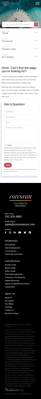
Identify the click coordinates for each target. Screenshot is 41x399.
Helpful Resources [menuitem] (12, 281)
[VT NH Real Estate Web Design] (14, 389)
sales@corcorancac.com (20, 223)
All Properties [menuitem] (10, 245)
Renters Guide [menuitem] (10, 265)
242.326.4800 (13, 215)
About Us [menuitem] (8, 298)
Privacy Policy (18, 160)
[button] (36, 24)
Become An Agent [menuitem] (12, 313)
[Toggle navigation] (37, 3)
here (3, 90)
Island (5, 33)
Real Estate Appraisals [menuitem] (14, 274)
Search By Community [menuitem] (13, 254)
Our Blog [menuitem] (8, 307)
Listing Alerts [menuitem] (10, 287)
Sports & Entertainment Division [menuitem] (17, 284)
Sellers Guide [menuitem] (10, 271)
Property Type (9, 49)
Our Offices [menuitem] (9, 304)
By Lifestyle (8, 57)
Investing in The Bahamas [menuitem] (15, 277)
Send (8, 165)
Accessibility (25, 394)
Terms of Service (10, 171)
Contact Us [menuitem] (9, 310)
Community (7, 41)
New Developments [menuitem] (12, 248)
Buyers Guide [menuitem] (10, 268)
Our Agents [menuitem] (9, 301)
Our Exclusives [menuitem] (11, 251)
